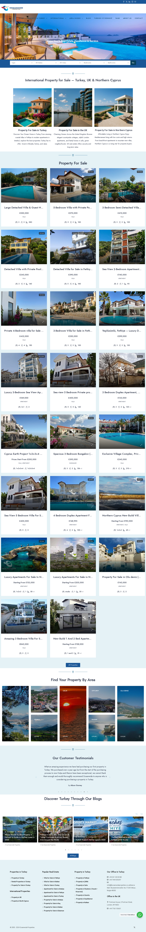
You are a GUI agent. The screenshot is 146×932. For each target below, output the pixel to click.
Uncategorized (21, 857)
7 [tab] (78, 817)
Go (133, 63)
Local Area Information (129, 860)
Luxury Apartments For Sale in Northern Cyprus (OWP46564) (88, 577)
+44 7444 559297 (115, 905)
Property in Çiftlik (82, 907)
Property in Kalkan (82, 928)
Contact (139, 18)
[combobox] (22, 63)
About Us (127, 18)
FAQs (118, 18)
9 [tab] (84, 817)
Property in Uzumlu (83, 921)
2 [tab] (62, 817)
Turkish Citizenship (103, 18)
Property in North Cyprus (20, 927)
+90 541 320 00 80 (115, 903)
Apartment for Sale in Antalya (54, 914)
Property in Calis (82, 911)
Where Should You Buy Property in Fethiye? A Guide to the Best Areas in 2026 (20, 863)
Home (21, 18)
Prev (36, 790)
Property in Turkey (36, 18)
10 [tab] (87, 817)
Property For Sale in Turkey (21, 911)
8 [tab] (81, 817)
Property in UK (16, 923)
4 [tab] (68, 817)
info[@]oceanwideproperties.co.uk (118, 911)
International (57, 18)
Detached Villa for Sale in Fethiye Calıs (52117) (80, 269)
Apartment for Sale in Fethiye (54, 918)
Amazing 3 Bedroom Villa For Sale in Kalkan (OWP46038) (37, 638)
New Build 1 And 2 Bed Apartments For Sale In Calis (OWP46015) (91, 638)
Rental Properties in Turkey (21, 907)
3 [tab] (65, 817)
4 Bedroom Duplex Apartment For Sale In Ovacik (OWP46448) (89, 515)
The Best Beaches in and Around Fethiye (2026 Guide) (124, 864)
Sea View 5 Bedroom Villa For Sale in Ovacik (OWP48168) (37, 515)
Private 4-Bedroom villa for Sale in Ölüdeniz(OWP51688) (36, 331)
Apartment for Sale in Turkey (54, 922)
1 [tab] (59, 817)
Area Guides (75, 18)
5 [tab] (71, 817)
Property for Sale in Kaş (52, 929)
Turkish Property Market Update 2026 (90, 865)
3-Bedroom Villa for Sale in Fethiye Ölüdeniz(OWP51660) (86, 331)
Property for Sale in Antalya (53, 925)
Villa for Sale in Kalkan (52, 907)
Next (109, 790)
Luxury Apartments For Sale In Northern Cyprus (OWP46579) (39, 577)
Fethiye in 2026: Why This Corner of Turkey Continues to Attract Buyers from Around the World (54, 863)
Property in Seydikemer (84, 924)
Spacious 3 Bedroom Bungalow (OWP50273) (79, 454)
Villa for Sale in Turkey (51, 911)
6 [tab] (75, 817)
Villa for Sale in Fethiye (52, 904)
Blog (88, 18)
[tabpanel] (73, 788)
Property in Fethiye (82, 904)
